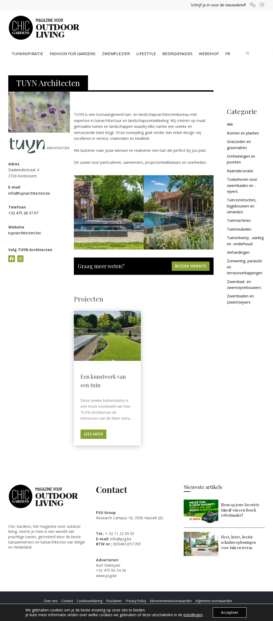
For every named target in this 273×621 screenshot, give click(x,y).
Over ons (51, 601)
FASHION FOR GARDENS (72, 53)
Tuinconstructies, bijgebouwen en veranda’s (241, 205)
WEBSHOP (209, 53)
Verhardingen (238, 252)
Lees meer (93, 433)
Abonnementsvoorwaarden (171, 601)
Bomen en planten (243, 133)
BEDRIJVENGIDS (177, 53)
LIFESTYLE (146, 53)
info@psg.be (120, 538)
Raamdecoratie (240, 170)
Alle (230, 124)
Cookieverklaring (89, 601)
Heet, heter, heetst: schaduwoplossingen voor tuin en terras (238, 542)
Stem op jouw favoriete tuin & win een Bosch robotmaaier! (240, 510)
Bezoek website (190, 265)
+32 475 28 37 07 (23, 212)
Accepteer (229, 612)
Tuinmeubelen (239, 229)
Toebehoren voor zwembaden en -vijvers (242, 185)
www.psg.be (107, 575)
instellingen (193, 614)
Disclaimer (114, 601)
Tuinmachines (239, 220)
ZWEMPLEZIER (116, 53)
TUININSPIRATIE (27, 53)
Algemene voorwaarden (213, 601)
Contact (67, 601)
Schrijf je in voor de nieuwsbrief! (218, 4)
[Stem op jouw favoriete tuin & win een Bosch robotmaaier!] (201, 502)
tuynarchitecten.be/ (24, 232)
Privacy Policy (136, 601)
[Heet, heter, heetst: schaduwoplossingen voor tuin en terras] (201, 534)
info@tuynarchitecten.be (29, 193)
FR (227, 53)
